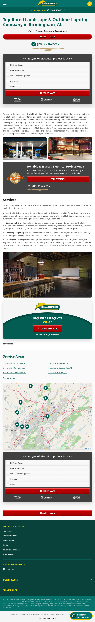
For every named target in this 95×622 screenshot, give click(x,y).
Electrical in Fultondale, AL (14, 363)
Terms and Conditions (11, 549)
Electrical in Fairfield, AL (58, 363)
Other (12, 86)
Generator (14, 81)
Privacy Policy (8, 554)
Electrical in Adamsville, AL (14, 372)
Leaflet (89, 448)
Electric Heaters (9, 540)
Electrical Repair (16, 65)
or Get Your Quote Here (47, 335)
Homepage (7, 531)
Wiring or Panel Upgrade (20, 75)
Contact (6, 545)
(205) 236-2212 (40, 186)
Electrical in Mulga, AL (57, 372)
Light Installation (17, 70)
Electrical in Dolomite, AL (14, 368)
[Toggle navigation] (5, 4)
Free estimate (47, 36)
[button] (46, 398)
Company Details (10, 536)
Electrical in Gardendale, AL (60, 368)
